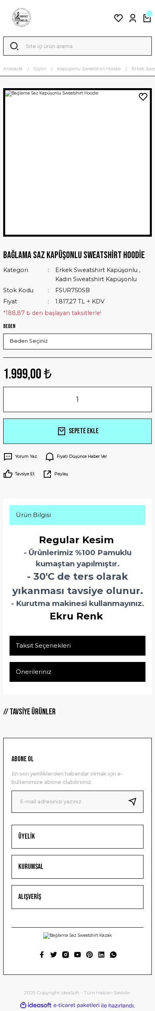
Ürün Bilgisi (33, 515)
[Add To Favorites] (143, 97)
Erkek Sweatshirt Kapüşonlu (96, 270)
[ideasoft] (36, 1005)
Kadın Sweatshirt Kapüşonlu (96, 279)
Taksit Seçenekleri (43, 645)
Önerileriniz (33, 671)
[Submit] (135, 802)
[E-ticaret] (76, 1006)
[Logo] (21, 18)
